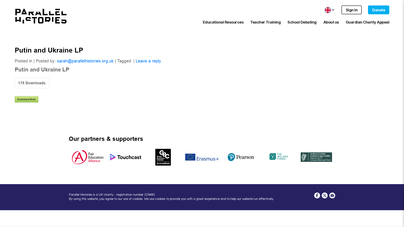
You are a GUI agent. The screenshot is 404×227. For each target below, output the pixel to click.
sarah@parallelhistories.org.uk (85, 61)
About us (331, 22)
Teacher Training (265, 22)
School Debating (302, 22)
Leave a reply (148, 61)
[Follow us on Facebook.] (317, 195)
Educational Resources (223, 22)
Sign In (352, 10)
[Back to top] (398, 222)
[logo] (41, 16)
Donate (378, 10)
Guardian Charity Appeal (367, 22)
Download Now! (26, 99)
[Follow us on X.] (325, 195)
